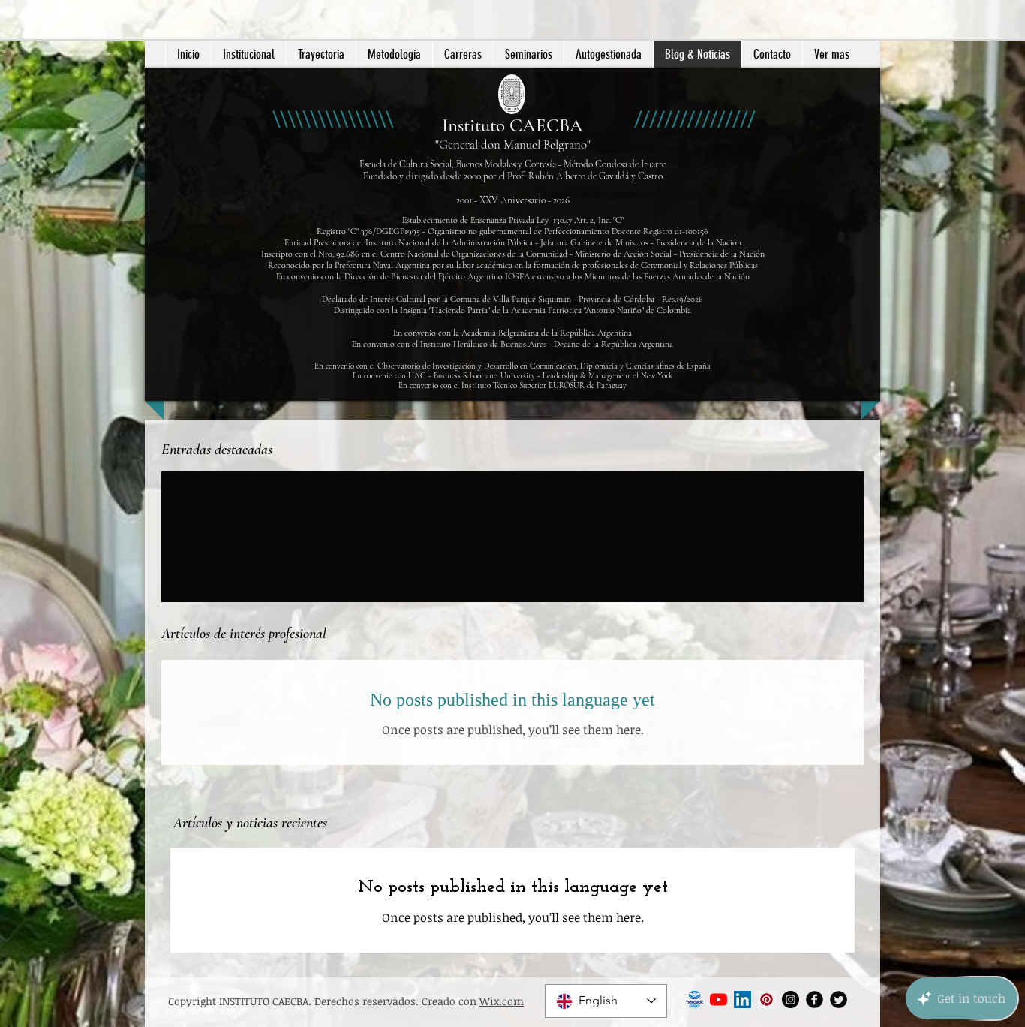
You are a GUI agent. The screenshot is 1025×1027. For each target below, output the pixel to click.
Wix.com (501, 1001)
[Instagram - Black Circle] (790, 999)
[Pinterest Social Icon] (766, 999)
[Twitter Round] (838, 999)
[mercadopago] (694, 999)
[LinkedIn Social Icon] (742, 999)
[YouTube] (718, 999)
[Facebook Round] (814, 999)
